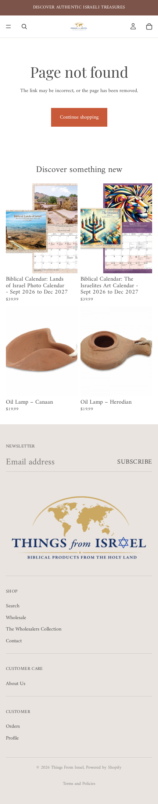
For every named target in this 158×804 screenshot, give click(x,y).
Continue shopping (79, 117)
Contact (14, 641)
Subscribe (134, 462)
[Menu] (8, 26)
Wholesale (16, 617)
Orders (13, 726)
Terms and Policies (79, 784)
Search (12, 606)
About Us (15, 683)
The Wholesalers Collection (33, 629)
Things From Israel (67, 768)
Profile (12, 738)
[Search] (24, 26)
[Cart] (149, 26)
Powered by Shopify (104, 768)
